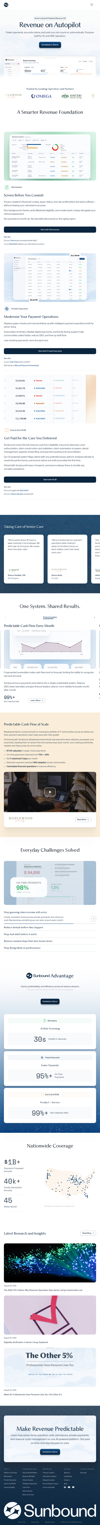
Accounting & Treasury (50, 1446)
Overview (83, 1435)
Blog (65, 1446)
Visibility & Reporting (30, 1446)
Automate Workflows (30, 1435)
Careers (67, 1442)
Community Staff (49, 1449)
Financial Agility (9, 1449)
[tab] (50, 871)
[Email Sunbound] (73, 1449)
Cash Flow (26, 1449)
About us (67, 1435)
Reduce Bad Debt (29, 1438)
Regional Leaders (49, 1442)
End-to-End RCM (9, 1446)
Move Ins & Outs (28, 1457)
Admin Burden (27, 1453)
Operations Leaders (49, 1438)
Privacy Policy (35, 1484)
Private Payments (10, 1442)
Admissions (8, 1438)
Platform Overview (10, 1435)
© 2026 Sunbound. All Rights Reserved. (71, 1484)
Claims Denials (28, 1442)
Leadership (68, 1438)
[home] (6, 5)
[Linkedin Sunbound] (65, 1449)
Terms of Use (21, 1484)
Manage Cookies (50, 1484)
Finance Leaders (48, 1435)
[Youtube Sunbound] (69, 1449)
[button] (91, 5)
